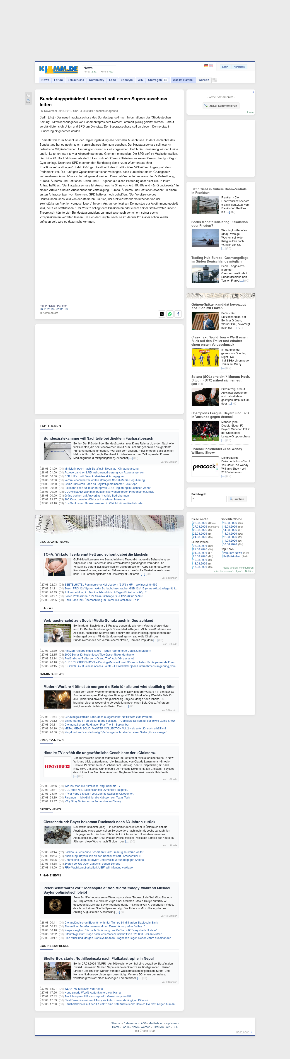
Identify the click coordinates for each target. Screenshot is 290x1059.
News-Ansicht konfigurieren (238, 567)
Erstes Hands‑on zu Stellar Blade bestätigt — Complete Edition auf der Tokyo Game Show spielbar (125, 720)
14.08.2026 (230, 530)
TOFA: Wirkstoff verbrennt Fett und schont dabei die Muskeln (96, 554)
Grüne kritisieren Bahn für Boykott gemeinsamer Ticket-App (101, 484)
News (45, 80)
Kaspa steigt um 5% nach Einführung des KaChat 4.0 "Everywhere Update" (111, 930)
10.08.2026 (230, 544)
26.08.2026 (200, 530)
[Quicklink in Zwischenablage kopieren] (28, 96)
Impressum (172, 1023)
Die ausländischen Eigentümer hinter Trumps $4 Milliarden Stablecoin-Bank (111, 922)
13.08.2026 (230, 533)
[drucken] (28, 101)
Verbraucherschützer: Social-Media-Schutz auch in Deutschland (98, 620)
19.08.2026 (200, 560)
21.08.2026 (200, 553)
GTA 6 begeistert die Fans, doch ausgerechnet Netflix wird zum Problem (108, 717)
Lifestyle (127, 80)
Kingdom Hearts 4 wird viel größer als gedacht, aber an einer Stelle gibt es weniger (116, 732)
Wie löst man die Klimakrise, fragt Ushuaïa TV (93, 786)
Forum (58, 80)
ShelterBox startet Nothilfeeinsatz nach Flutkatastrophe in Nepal (99, 958)
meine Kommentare (223, 571)
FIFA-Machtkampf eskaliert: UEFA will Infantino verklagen (99, 867)
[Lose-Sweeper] (215, 81)
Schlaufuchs (76, 80)
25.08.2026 (200, 533)
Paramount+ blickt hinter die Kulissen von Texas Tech (97, 797)
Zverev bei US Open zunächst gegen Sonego (92, 863)
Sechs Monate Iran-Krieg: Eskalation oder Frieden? (219, 224)
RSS (175, 1027)
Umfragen (157, 80)
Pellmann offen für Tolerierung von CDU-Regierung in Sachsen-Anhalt (108, 488)
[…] (130, 458)
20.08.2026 (200, 556)
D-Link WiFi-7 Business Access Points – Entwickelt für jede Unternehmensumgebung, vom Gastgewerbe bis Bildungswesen (141, 666)
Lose (112, 80)
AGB (144, 1023)
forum (250, 112)
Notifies (249, 571)
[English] (211, 66)
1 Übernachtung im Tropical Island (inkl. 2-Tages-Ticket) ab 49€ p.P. (106, 592)
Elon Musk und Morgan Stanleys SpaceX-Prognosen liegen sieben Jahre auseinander (118, 938)
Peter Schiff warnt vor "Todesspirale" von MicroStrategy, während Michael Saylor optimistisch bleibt (107, 890)
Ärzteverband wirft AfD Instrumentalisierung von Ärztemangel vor (104, 472)
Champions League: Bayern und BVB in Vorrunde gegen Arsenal (105, 859)
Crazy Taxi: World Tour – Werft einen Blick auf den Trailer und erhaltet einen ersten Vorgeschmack (219, 341)
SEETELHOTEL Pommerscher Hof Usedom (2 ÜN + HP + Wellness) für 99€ (111, 584)
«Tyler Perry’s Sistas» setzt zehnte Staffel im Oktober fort (99, 793)
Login (225, 66)
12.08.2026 (230, 537)
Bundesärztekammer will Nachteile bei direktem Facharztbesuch (98, 438)
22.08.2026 (200, 549)
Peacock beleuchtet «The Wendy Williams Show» (216, 450)
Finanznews (50, 875)
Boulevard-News (54, 541)
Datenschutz (131, 1023)
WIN (140, 80)
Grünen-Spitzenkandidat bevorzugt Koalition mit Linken (218, 306)
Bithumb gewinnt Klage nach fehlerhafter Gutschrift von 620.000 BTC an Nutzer (113, 934)
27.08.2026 (200, 526)
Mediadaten (156, 1023)
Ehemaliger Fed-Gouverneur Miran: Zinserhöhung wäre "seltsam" (105, 926)
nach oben (242, 1032)
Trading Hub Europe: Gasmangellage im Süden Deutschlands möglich (220, 259)
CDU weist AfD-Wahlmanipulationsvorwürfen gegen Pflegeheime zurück (109, 491)
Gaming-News (52, 674)
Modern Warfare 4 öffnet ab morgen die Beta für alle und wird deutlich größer (109, 686)
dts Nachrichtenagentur (103, 111)
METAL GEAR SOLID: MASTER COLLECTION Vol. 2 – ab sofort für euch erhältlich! (115, 728)
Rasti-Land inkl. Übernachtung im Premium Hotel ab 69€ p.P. (102, 600)
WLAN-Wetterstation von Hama (84, 988)
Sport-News (50, 809)
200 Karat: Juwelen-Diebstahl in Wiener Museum (95, 499)
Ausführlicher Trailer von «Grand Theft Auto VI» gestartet (99, 658)
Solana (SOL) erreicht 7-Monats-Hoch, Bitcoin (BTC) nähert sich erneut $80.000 (220, 380)
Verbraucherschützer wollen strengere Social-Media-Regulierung (105, 480)
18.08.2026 (200, 563)
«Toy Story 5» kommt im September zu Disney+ (94, 801)
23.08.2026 (200, 546)
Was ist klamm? (183, 80)
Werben (203, 80)
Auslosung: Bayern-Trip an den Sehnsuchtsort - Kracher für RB (103, 856)
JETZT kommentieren (223, 106)
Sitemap (116, 1023)
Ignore (239, 571)
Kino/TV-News (52, 740)
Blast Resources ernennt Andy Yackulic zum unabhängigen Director (106, 1000)
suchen (239, 499)
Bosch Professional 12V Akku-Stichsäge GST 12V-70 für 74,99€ (104, 596)
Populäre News (232, 553)
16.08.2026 (230, 523)
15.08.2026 (230, 526)
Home (116, 1027)
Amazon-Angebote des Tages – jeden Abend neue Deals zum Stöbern (108, 650)
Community (96, 80)
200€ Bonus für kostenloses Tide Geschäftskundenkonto (99, 654)
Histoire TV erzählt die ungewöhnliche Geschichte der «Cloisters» (100, 752)
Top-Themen (50, 425)
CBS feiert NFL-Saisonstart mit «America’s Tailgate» (96, 789)
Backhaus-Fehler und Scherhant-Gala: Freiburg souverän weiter (104, 852)
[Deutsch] (206, 66)
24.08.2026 (200, 537)
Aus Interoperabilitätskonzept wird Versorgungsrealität (98, 996)
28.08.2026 (200, 523)
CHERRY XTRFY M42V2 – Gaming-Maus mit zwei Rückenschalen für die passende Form (119, 662)
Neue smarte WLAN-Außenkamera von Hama (93, 992)
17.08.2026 (200, 567)
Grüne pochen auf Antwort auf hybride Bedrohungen (97, 495)
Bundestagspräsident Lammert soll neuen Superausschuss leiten (103, 101)
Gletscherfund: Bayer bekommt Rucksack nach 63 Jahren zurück (99, 821)
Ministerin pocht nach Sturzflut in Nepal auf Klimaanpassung (102, 468)
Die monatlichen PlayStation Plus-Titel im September (97, 724)
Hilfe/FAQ (158, 1027)
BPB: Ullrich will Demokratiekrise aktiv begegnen (95, 476)
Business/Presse (54, 946)
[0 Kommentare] (49, 313)
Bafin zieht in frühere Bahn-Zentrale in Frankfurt (219, 191)
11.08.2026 (230, 540)
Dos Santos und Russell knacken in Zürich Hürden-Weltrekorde (104, 503)
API (168, 1027)
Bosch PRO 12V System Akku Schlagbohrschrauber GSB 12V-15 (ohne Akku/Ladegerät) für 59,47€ (126, 588)
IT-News (47, 608)
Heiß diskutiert (232, 556)
